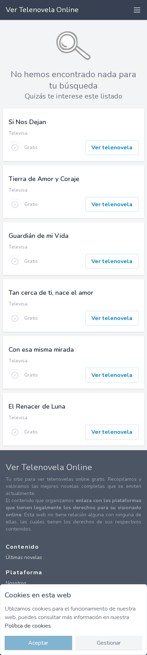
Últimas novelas (24, 557)
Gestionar (109, 643)
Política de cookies (28, 626)
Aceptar (38, 643)
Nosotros (16, 583)
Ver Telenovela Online (42, 10)
